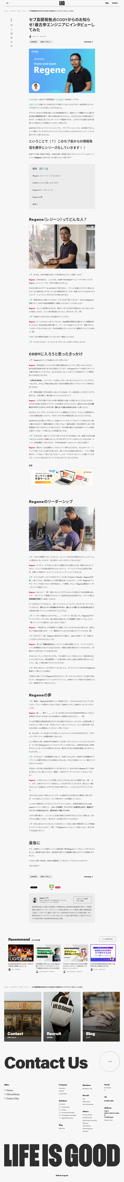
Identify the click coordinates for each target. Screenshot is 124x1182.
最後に (35, 204)
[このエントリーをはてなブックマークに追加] (11, 34)
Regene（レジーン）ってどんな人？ (47, 175)
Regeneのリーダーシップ (43, 190)
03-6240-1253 (108, 1101)
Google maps (108, 1120)
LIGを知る (13, 11)
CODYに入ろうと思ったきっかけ (45, 183)
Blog (107, 3)
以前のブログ (34, 104)
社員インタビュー (22, 11)
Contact (115, 3)
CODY (60, 99)
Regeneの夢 (37, 197)
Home (6, 11)
